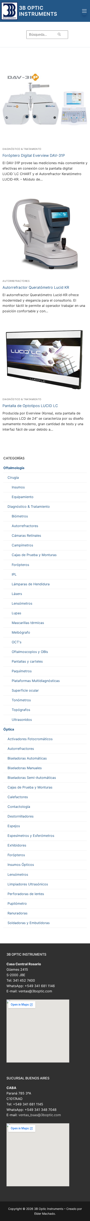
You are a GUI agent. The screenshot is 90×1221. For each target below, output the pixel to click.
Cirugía (13, 477)
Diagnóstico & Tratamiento (22, 149)
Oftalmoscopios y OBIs (30, 652)
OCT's (16, 642)
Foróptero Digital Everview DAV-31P (34, 155)
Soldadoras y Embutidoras (29, 923)
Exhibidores (17, 845)
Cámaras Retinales (26, 535)
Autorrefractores (16, 281)
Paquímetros (22, 671)
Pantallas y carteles (27, 661)
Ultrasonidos (22, 719)
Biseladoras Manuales (25, 768)
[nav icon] (84, 11)
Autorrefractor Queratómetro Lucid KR (36, 287)
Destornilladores (20, 816)
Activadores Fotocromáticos (30, 739)
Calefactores (18, 797)
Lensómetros (22, 603)
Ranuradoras (17, 913)
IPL (14, 574)
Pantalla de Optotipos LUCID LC (30, 405)
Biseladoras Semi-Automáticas (32, 777)
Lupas (16, 613)
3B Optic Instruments (38, 11)
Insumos (18, 487)
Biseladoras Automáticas (27, 758)
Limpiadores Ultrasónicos (28, 884)
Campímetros (22, 545)
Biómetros (20, 516)
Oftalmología (13, 468)
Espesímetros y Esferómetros (31, 835)
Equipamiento (22, 497)
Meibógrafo (21, 632)
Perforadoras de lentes (26, 894)
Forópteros (20, 565)
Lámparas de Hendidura (31, 584)
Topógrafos (21, 710)
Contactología (19, 806)
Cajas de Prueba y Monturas (34, 555)
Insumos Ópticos (21, 864)
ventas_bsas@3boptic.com (39, 1115)
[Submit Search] (59, 34)
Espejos (14, 826)
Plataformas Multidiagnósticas (36, 681)
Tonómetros (21, 700)
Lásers (17, 594)
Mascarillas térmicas (28, 623)
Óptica (8, 729)
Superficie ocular (25, 690)
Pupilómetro (17, 903)
